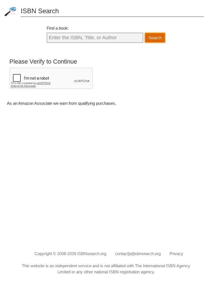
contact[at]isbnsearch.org (138, 253)
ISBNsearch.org (91, 253)
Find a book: (58, 28)
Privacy (176, 253)
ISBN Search (40, 11)
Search (155, 37)
